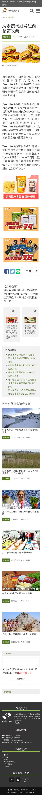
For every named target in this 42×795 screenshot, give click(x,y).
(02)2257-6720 (15, 735)
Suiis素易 (11, 780)
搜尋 (32, 11)
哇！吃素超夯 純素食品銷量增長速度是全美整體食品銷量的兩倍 (22, 383)
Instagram (25, 779)
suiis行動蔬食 (8, 764)
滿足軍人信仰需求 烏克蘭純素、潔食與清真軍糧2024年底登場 (22, 358)
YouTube (24, 781)
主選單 (38, 11)
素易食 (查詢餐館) (9, 762)
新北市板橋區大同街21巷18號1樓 (21, 742)
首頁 (3, 17)
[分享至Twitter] (12, 271)
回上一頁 (33, 271)
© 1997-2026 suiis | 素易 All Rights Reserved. (21, 792)
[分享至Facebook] (6, 271)
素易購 (26, 2)
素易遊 (4, 5)
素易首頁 (5, 2)
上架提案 (33, 790)
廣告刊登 (16, 790)
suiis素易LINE (18, 780)
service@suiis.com (17, 740)
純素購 (32, 2)
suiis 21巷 (7, 766)
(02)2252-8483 (16, 738)
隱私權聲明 (24, 790)
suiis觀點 (20, 2)
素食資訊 (12, 2)
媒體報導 (9, 790)
